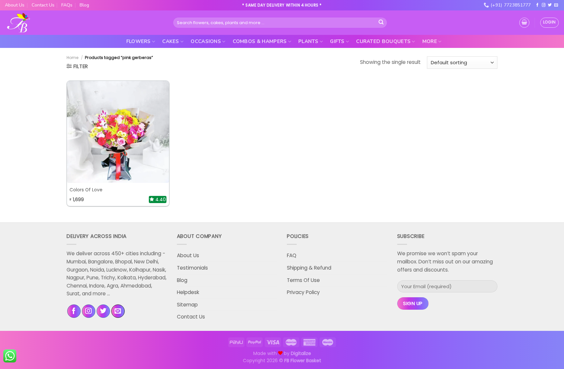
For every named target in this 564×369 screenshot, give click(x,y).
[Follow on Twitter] (550, 5)
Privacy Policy (303, 292)
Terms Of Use (303, 280)
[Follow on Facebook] (538, 5)
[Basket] (524, 23)
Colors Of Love (86, 190)
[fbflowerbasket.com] (19, 22)
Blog (84, 5)
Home (73, 57)
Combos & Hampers (260, 41)
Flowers (138, 41)
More (429, 41)
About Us (14, 5)
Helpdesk (188, 292)
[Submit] (381, 22)
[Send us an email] (556, 5)
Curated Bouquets (383, 41)
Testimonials (192, 267)
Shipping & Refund (309, 267)
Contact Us (43, 5)
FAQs (66, 5)
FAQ (291, 255)
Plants (308, 41)
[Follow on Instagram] (544, 5)
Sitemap (187, 304)
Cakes (170, 41)
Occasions (206, 41)
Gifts (337, 41)
